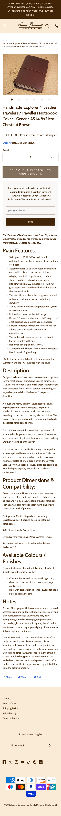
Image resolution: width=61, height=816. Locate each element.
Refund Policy (9, 713)
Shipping (7, 142)
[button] (30, 74)
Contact (7, 698)
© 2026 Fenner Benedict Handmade (20, 805)
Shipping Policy (10, 708)
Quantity (7, 150)
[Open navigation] (4, 26)
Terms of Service (11, 718)
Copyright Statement (46, 805)
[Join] (49, 745)
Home (5, 40)
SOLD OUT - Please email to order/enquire (30, 172)
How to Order (9, 703)
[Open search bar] (47, 26)
